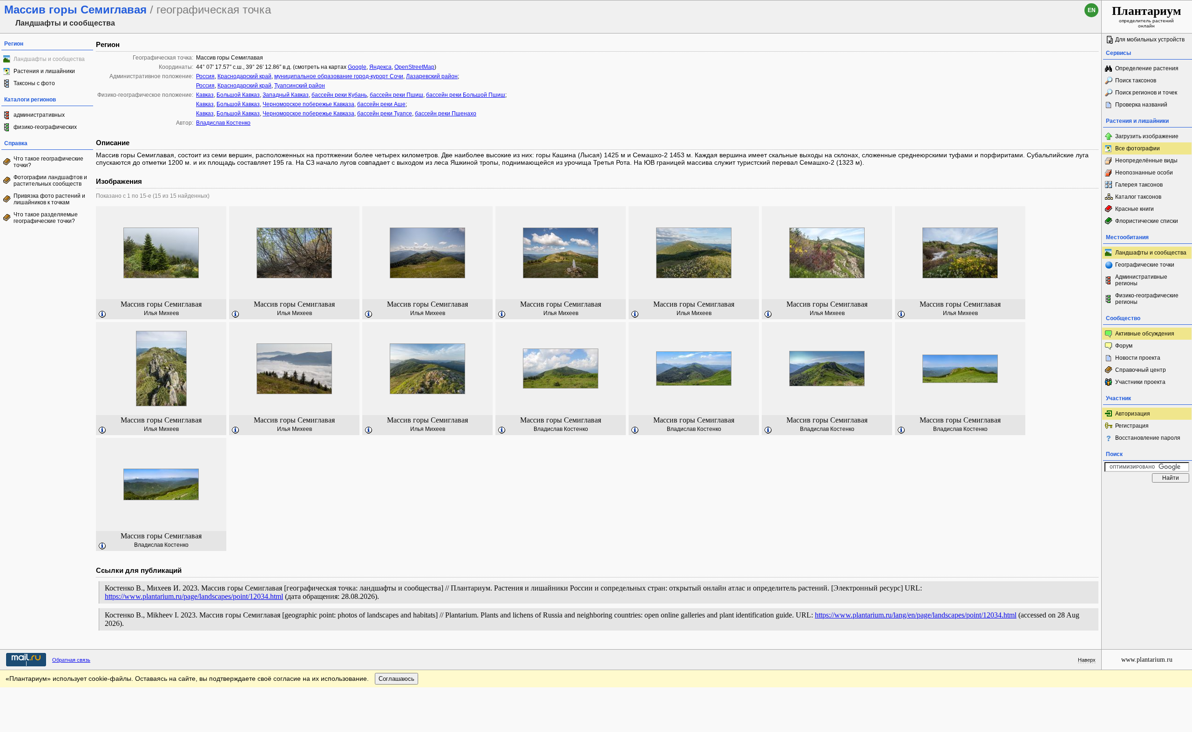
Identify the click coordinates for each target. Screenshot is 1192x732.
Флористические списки (1146, 221)
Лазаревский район (432, 76)
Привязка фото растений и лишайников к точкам (49, 199)
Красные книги (1134, 209)
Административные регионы (1141, 280)
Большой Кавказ (238, 95)
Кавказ (205, 95)
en (1092, 10)
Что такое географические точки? (48, 161)
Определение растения (1146, 68)
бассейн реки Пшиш (396, 95)
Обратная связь (71, 660)
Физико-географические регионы (1146, 298)
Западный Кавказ (286, 95)
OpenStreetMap (414, 67)
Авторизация (1132, 413)
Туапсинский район (299, 85)
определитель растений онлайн (1146, 16)
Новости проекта (1137, 358)
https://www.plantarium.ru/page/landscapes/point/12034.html (194, 596)
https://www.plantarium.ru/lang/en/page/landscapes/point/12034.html (915, 615)
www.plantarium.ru (1146, 659)
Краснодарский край (244, 76)
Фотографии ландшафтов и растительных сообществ (50, 180)
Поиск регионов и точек (1146, 92)
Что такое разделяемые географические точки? (46, 217)
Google (357, 67)
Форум (1123, 345)
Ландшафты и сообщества (1150, 252)
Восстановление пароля (1147, 438)
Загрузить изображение (1146, 136)
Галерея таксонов (1139, 184)
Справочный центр (1140, 370)
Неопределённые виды (1146, 160)
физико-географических (45, 127)
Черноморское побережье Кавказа (308, 104)
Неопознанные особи (1144, 172)
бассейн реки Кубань (339, 95)
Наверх (1087, 660)
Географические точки (1144, 265)
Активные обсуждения (1144, 333)
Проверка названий (1141, 104)
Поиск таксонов (1135, 80)
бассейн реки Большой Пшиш (465, 95)
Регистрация (1132, 426)
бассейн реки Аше (381, 104)
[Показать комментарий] (102, 314)
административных (39, 115)
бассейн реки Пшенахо (445, 113)
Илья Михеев (161, 313)
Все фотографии (1137, 148)
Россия (205, 76)
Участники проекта (1140, 382)
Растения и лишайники (44, 71)
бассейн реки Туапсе (384, 113)
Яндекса (380, 67)
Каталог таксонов (1138, 197)
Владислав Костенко (223, 123)
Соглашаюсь (396, 678)
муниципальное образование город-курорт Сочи (338, 76)
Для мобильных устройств (1150, 39)
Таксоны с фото (34, 83)
